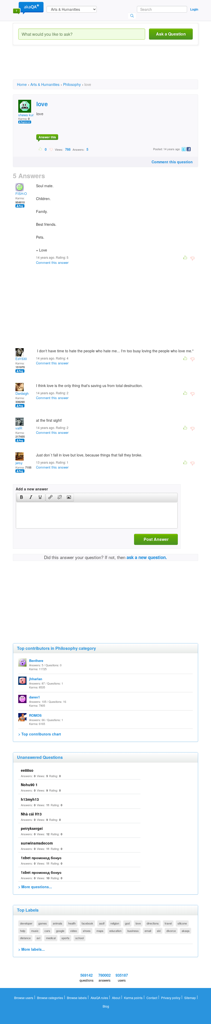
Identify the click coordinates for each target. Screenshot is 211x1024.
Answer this (47, 137)
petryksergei (32, 828)
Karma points (133, 997)
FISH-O (21, 193)
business (133, 931)
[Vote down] (51, 149)
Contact (151, 997)
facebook (87, 923)
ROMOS (35, 715)
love (138, 923)
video (73, 931)
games (42, 923)
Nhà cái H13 (31, 813)
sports (65, 938)
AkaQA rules (99, 997)
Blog (106, 1006)
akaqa (185, 931)
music (35, 931)
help (22, 931)
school (79, 938)
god (127, 923)
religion (114, 923)
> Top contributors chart (39, 733)
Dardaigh (22, 393)
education (115, 931)
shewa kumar (28, 114)
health (72, 923)
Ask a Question (171, 34)
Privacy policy (170, 997)
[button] (21, 497)
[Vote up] (40, 149)
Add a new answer (32, 488)
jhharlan (35, 678)
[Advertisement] (106, 66)
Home (22, 84)
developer (26, 923)
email (148, 931)
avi (38, 938)
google (60, 931)
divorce (171, 931)
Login (194, 9)
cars (47, 931)
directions (153, 923)
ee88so (27, 770)
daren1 (34, 697)
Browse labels (77, 997)
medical (51, 938)
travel (168, 923)
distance (25, 938)
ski (159, 931)
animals (57, 923)
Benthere (36, 660)
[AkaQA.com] (28, 7)
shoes (87, 931)
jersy (19, 462)
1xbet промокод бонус (41, 857)
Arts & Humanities (44, 84)
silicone (182, 923)
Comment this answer (52, 262)
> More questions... (35, 886)
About (116, 997)
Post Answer (156, 539)
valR (18, 428)
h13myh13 (30, 799)
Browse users (23, 997)
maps (99, 931)
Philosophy (72, 84)
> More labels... (31, 949)
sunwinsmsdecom (37, 843)
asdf (101, 923)
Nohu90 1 (29, 784)
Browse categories (50, 997)
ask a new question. (147, 557)
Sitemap (190, 997)
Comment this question (172, 161)
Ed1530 (21, 358)
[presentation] (21, 497)
